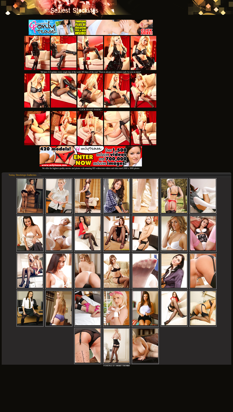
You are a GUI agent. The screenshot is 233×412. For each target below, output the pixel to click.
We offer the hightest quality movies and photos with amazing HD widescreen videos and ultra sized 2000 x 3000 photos (91, 168)
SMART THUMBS (123, 366)
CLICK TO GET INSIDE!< (90, 109)
